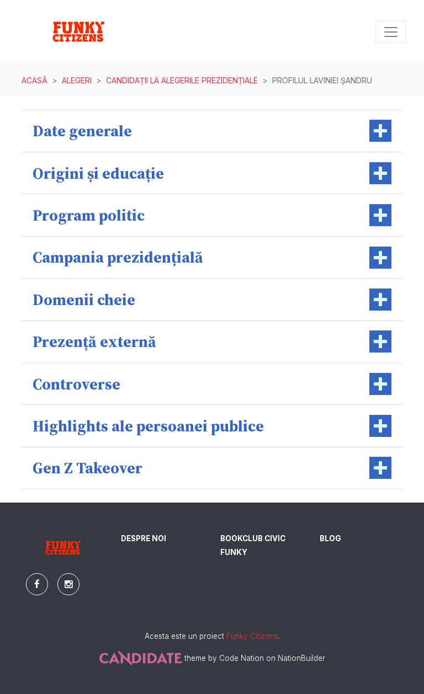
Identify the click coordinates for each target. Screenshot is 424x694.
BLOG (330, 538)
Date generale (82, 130)
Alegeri (77, 80)
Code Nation (241, 658)
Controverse (76, 383)
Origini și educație (98, 173)
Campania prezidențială (118, 257)
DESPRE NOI (143, 538)
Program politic (89, 215)
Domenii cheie (84, 299)
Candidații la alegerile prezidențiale (182, 80)
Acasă (34, 80)
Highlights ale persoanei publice (148, 425)
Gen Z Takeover (87, 467)
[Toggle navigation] (390, 32)
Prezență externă (94, 341)
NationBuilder (301, 658)
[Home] (78, 32)
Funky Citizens (252, 636)
